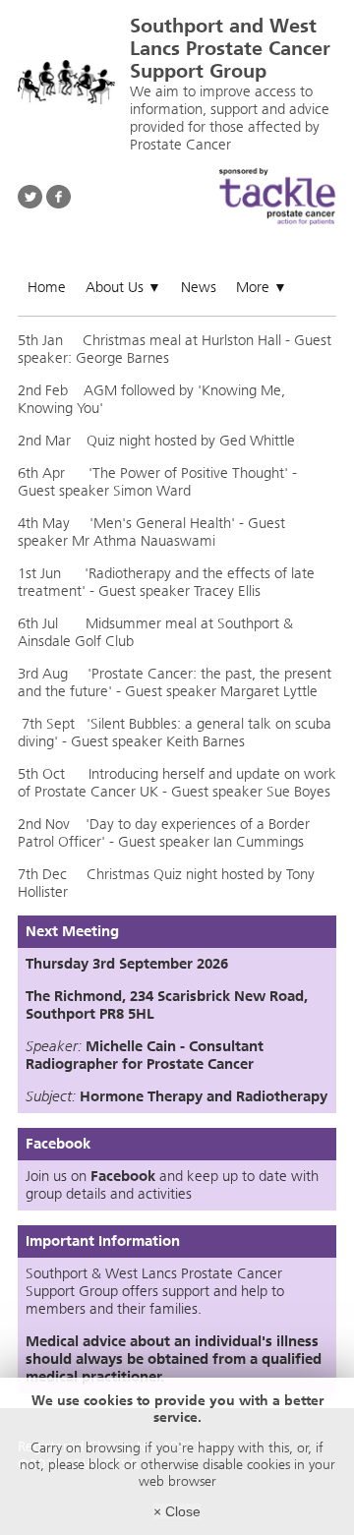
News (198, 287)
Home (47, 287)
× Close (177, 1511)
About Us (123, 287)
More (261, 287)
